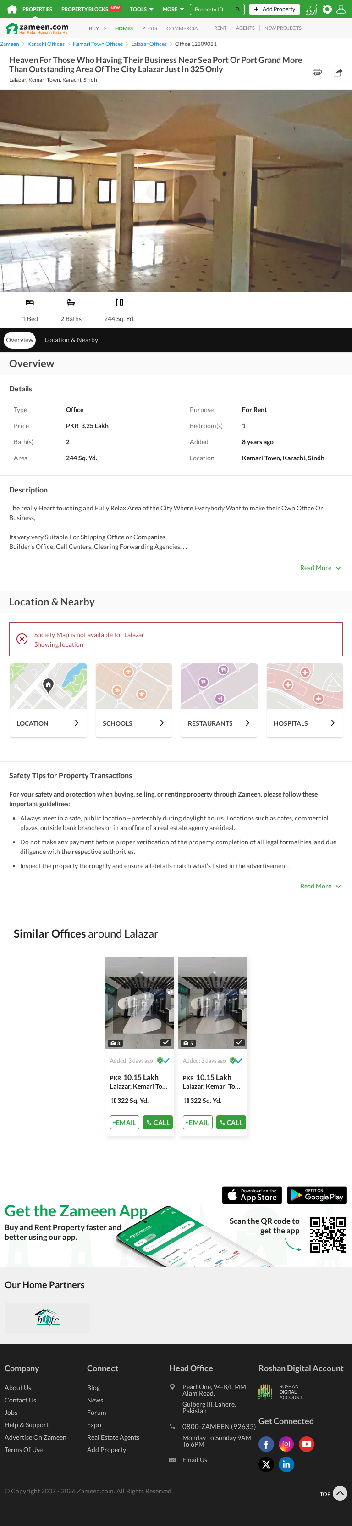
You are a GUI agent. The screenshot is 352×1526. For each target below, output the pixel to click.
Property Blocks (90, 9)
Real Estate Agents (113, 1437)
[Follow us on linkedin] (289, 1472)
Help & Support (27, 1425)
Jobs (11, 1412)
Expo (94, 1425)
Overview (19, 340)
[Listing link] (139, 1046)
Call (162, 1122)
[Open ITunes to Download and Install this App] (254, 1202)
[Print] (317, 72)
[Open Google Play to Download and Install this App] (317, 1202)
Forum (96, 1412)
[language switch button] (311, 9)
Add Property (106, 1449)
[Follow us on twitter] (268, 1472)
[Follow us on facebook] (268, 1452)
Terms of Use (24, 1449)
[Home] (12, 9)
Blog (93, 1387)
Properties (37, 9)
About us (18, 1387)
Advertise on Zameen (35, 1437)
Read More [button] (315, 567)
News (95, 1400)
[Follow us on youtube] (309, 1452)
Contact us (20, 1400)
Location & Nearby (71, 340)
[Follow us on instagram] (289, 1452)
